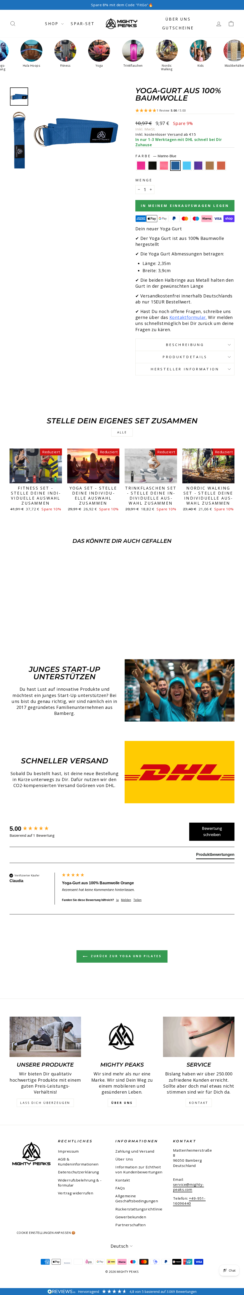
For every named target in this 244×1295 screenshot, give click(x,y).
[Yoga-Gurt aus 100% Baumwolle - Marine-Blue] (32, 631)
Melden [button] (126, 900)
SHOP (52, 23)
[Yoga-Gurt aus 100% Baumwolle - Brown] (52, 631)
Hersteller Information (185, 369)
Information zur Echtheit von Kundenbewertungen (138, 1169)
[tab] (215, 855)
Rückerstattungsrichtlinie (138, 1209)
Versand (175, 134)
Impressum (68, 1151)
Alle (122, 432)
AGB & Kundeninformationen (78, 1161)
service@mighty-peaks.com (188, 1187)
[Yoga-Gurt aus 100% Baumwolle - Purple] (45, 631)
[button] (184, 111)
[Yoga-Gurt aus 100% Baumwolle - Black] (19, 631)
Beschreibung (185, 344)
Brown (209, 165)
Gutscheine (178, 28)
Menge (143, 180)
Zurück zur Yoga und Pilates (125, 956)
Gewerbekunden (130, 1216)
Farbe (155, 156)
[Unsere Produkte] (45, 1037)
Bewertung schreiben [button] (212, 831)
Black (152, 165)
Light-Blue (187, 165)
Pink (141, 165)
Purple (198, 165)
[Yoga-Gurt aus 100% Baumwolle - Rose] (26, 631)
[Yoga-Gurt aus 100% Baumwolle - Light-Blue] (39, 631)
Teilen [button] (137, 900)
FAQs (120, 1188)
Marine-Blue (175, 165)
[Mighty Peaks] (122, 1037)
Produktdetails (185, 357)
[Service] (198, 1037)
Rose (164, 165)
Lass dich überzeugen (45, 1103)
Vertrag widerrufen (75, 1193)
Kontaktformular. (188, 317)
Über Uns (178, 19)
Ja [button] (117, 900)
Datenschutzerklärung (78, 1172)
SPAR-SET (83, 23)
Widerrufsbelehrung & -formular (80, 1182)
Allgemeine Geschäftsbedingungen (136, 1198)
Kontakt (198, 1103)
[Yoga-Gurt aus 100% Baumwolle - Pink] (13, 631)
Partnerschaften (130, 1224)
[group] (35, 828)
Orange (221, 165)
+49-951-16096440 (189, 1201)
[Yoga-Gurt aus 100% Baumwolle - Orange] (58, 631)
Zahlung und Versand (134, 1151)
